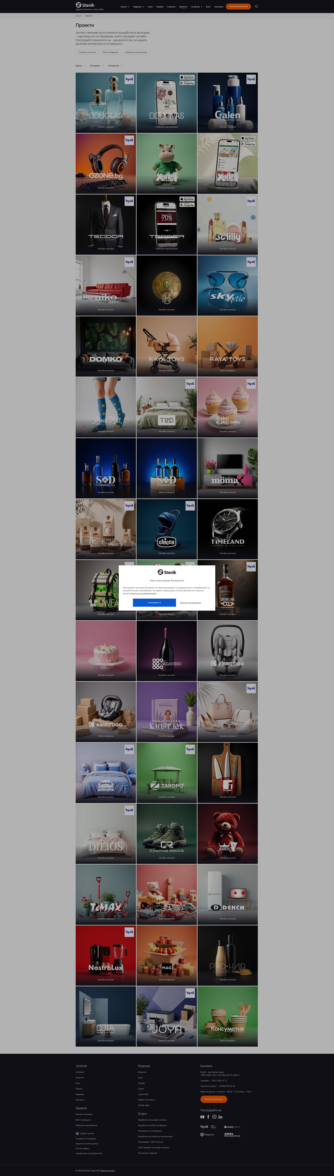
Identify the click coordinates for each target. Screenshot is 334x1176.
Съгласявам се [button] (154, 603)
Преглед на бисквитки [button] (190, 602)
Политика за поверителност (143, 593)
